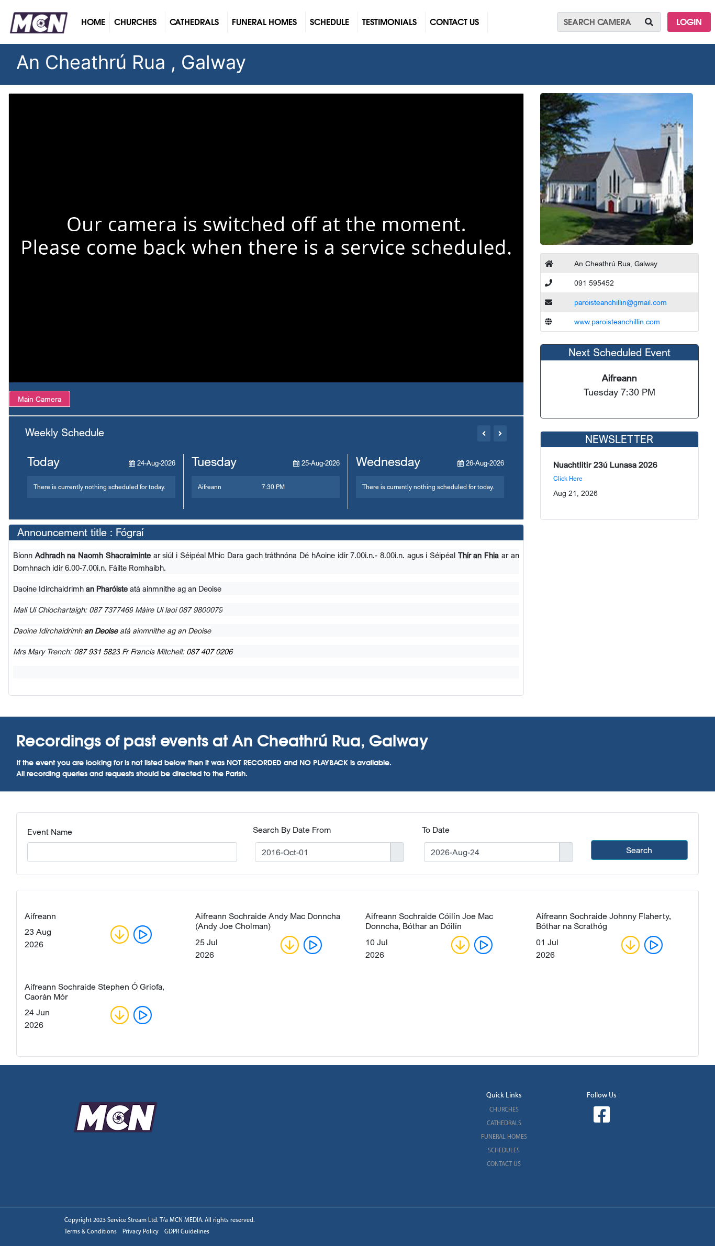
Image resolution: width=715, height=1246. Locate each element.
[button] (483, 433)
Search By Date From (292, 829)
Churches (135, 22)
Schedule (329, 22)
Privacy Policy (140, 1232)
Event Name (49, 831)
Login (689, 22)
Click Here (568, 478)
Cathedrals (194, 22)
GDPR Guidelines (186, 1232)
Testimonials (389, 22)
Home (95, 22)
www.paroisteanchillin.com (617, 321)
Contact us (454, 22)
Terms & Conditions (90, 1232)
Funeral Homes (264, 22)
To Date (436, 829)
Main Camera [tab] (39, 398)
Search (639, 850)
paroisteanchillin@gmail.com (620, 302)
